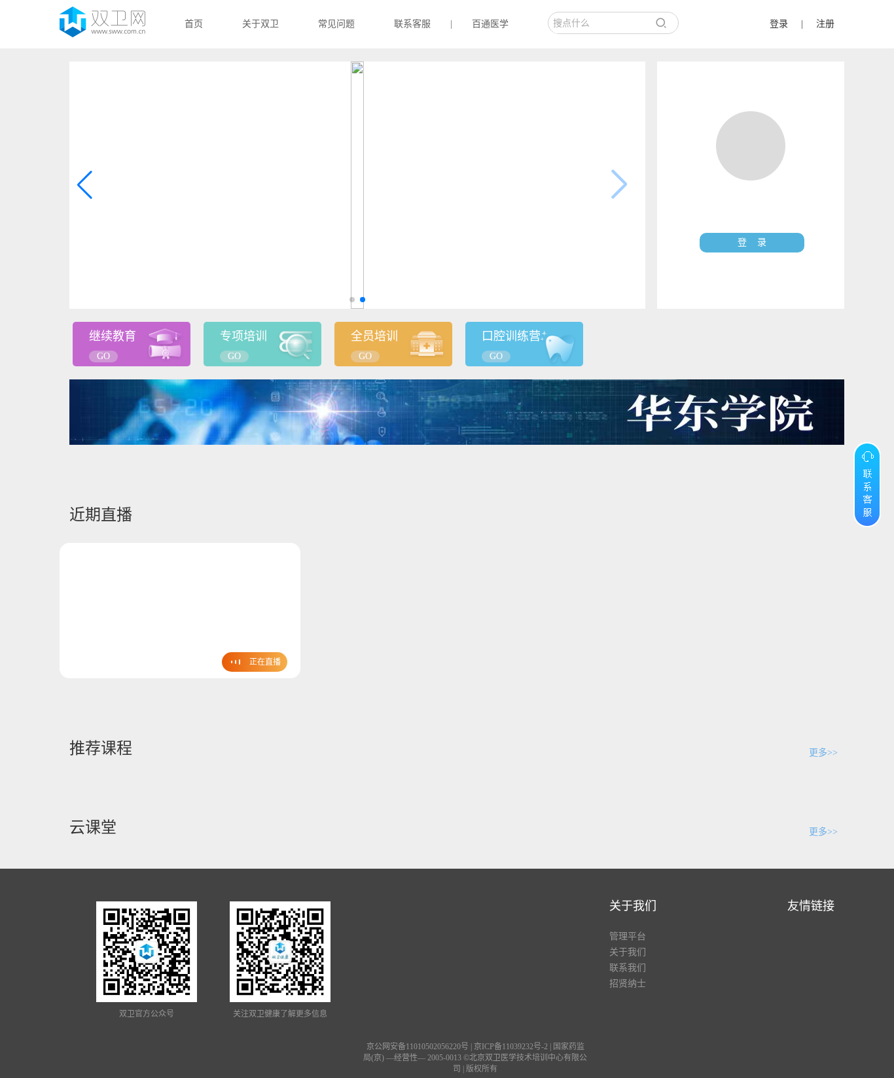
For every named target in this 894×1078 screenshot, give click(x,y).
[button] (352, 299)
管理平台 (627, 936)
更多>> (823, 752)
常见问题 (336, 24)
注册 (825, 24)
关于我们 (627, 952)
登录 (779, 24)
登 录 (752, 242)
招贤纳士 (627, 983)
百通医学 (490, 24)
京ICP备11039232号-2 (511, 1046)
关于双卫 (260, 24)
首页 (194, 24)
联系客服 (412, 24)
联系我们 (627, 968)
